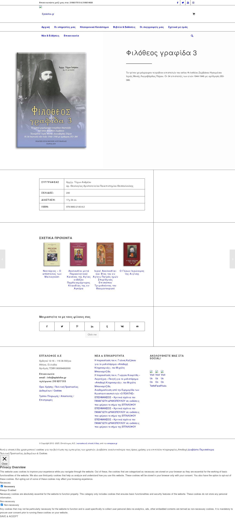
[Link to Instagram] (193, 2)
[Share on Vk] (122, 326)
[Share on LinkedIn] (92, 326)
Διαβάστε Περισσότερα (201, 449)
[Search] (191, 35)
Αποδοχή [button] (182, 449)
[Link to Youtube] (187, 2)
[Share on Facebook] (46, 326)
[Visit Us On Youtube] (163, 385)
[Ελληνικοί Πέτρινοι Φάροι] (232, 259)
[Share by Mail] (137, 326)
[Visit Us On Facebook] (158, 385)
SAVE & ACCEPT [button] (9, 516)
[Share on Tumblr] (107, 326)
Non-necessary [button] (7, 501)
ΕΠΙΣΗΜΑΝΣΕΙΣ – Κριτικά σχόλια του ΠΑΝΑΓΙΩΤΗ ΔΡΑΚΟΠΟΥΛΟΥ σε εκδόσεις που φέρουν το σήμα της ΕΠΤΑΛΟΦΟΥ (117, 401)
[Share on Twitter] (62, 326)
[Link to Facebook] (177, 2)
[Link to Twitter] (182, 2)
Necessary (9, 486)
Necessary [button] (5, 482)
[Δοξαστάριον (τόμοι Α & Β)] (2, 259)
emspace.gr (112, 443)
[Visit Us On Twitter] (152, 385)
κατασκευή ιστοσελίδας (88, 443)
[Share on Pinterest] (77, 326)
